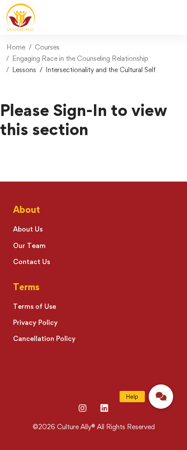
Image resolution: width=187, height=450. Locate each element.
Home (16, 47)
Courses (47, 47)
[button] (161, 396)
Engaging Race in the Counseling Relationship (80, 58)
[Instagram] (82, 408)
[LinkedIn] (104, 408)
